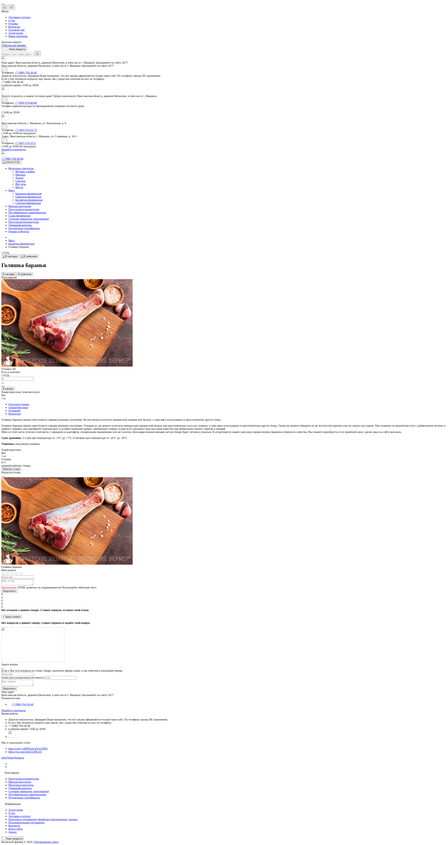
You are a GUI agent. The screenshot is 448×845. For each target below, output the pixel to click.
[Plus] (2, 383)
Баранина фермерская (21, 243)
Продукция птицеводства (23, 778)
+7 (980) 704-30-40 (26, 72)
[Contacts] (11, 7)
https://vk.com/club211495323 (25, 751)
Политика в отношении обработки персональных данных (43, 819)
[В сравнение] (29, 256)
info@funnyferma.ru (12, 757)
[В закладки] (10, 256)
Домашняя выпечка (20, 788)
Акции (12, 831)
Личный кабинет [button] (11, 42)
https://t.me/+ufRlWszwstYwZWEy (28, 748)
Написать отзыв (11, 469)
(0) (14, 368)
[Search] (37, 53)
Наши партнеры (18, 36)
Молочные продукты (21, 785)
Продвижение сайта (46, 841)
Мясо (11, 240)
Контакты (14, 26)
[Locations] (4, 7)
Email (4, 677)
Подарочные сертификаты (24, 797)
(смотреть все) (31, 392)
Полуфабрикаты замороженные (27, 794)
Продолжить (9, 591)
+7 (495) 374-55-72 (26, 130)
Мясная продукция (19, 781)
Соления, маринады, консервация (28, 791)
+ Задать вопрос (11, 616)
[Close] (2, 476)
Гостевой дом (16, 29)
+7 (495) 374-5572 (25, 143)
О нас (11, 20)
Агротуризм (15, 33)
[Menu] (2, 3)
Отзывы (13, 23)
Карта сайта (15, 828)
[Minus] (2, 386)
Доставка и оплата (19, 17)
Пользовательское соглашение (26, 822)
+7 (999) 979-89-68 (26, 102)
